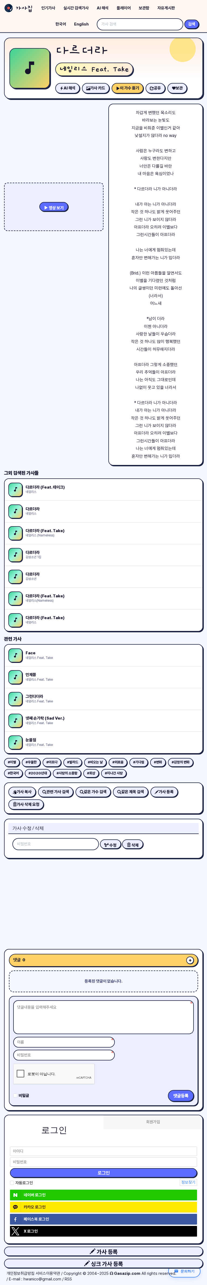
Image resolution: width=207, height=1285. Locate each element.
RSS (68, 1279)
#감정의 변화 (180, 762)
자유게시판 (166, 8)
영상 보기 (56, 207)
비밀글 (24, 1095)
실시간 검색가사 (76, 8)
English (81, 24)
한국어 (61, 24)
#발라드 (72, 762)
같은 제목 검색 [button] (132, 791)
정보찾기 (188, 1182)
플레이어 (124, 8)
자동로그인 (24, 1183)
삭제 (135, 845)
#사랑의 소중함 (67, 773)
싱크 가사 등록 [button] (106, 1264)
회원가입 (153, 1122)
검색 (191, 24)
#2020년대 (38, 773)
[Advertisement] (103, 901)
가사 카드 (97, 88)
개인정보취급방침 (20, 1273)
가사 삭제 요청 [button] (28, 804)
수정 (112, 845)
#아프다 (51, 762)
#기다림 (138, 762)
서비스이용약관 (48, 1273)
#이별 (12, 762)
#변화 (158, 762)
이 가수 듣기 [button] (129, 88)
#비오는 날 (95, 762)
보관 (179, 88)
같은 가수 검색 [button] (95, 791)
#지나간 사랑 (114, 773)
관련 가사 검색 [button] (57, 791)
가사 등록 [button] (106, 1251)
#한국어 (13, 773)
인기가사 (48, 8)
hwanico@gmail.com (42, 1279)
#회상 (91, 773)
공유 (157, 88)
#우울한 (31, 762)
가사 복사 (24, 791)
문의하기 (188, 1271)
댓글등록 (180, 1095)
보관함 (144, 8)
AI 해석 (103, 8)
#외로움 (117, 762)
